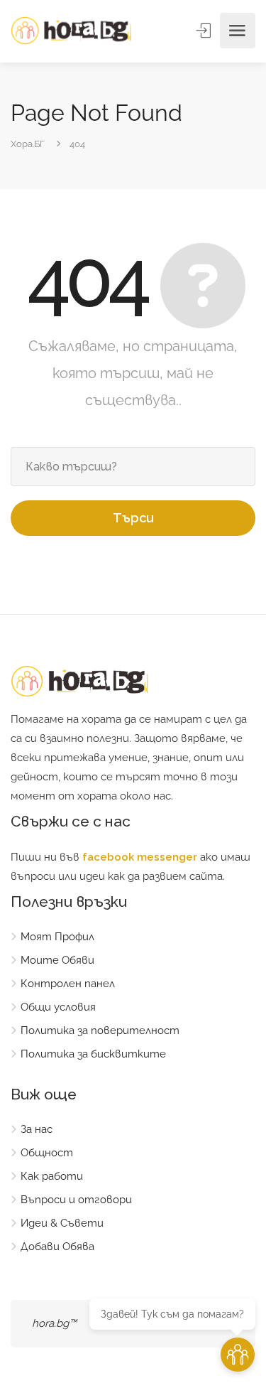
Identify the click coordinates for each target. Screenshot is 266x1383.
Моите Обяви (57, 960)
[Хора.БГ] (71, 30)
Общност (47, 1152)
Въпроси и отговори (76, 1199)
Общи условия (58, 1007)
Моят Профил (57, 936)
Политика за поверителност (100, 1030)
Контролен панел (68, 983)
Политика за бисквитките (93, 1054)
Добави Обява (57, 1246)
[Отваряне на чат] (238, 1355)
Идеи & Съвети (62, 1223)
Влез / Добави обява (205, 30)
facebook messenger (139, 857)
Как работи (52, 1176)
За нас (36, 1129)
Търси (133, 517)
